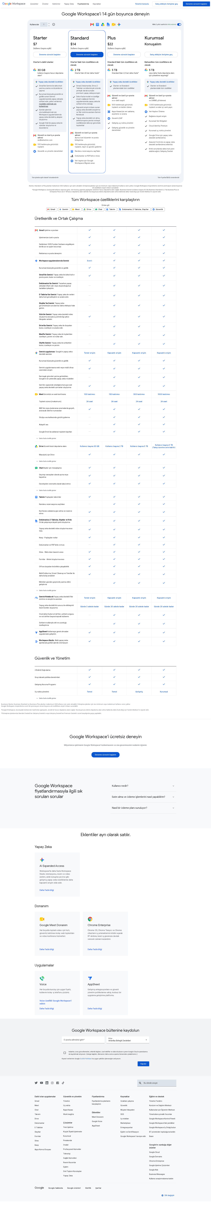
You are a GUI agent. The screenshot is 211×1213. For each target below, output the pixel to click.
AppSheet (96, 1126)
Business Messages (157, 1174)
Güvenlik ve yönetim (72, 1096)
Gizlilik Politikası (86, 1059)
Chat (36, 1110)
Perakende (67, 1140)
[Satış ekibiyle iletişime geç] (166, 4)
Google (39, 1187)
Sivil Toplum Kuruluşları (72, 1171)
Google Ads (153, 1170)
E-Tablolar (39, 1127)
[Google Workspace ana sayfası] (14, 4)
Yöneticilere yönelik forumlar (160, 1114)
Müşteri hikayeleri (128, 1110)
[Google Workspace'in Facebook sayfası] (57, 1084)
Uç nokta (66, 1105)
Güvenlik (124, 1105)
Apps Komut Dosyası (43, 1149)
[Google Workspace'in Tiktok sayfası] (63, 1083)
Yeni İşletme (68, 1127)
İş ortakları (125, 1119)
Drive (37, 1119)
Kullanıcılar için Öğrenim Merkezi (162, 1110)
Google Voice (97, 1121)
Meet (37, 1105)
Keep (37, 1145)
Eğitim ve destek (156, 1096)
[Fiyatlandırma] (83, 4)
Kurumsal (67, 1136)
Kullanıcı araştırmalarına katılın (161, 1179)
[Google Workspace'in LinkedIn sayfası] (46, 1083)
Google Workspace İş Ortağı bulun (162, 1127)
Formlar (38, 1136)
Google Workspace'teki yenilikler (161, 1123)
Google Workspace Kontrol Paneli (162, 1119)
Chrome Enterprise (156, 1161)
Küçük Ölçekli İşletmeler (72, 1132)
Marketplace (125, 1123)
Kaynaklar (125, 1096)
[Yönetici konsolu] (142, 4)
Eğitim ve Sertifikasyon (130, 1132)
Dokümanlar (39, 1123)
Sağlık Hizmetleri (70, 1158)
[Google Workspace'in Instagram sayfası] (52, 1084)
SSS (122, 1114)
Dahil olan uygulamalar (45, 1096)
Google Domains (155, 1157)
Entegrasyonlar (127, 1127)
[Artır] (49, 23)
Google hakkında (55, 1188)
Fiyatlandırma (98, 1096)
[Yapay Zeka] (69, 4)
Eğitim (65, 1167)
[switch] (179, 24)
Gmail (37, 1101)
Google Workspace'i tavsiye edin (133, 1136)
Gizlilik (88, 1188)
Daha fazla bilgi (47, 890)
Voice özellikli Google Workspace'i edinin (56, 1002)
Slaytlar (38, 1132)
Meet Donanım (98, 1117)
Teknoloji (66, 1154)
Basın (151, 1136)
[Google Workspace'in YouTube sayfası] (41, 1083)
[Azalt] (49, 26)
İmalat (65, 1145)
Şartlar (98, 1188)
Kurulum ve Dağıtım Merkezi (160, 1105)
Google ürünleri (74, 1188)
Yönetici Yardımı (155, 1101)
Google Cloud (154, 1152)
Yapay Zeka (68, 1176)
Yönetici (66, 1101)
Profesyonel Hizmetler (72, 1149)
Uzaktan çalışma (127, 1101)
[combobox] (127, 1039)
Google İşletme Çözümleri (159, 1165)
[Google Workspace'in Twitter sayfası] (36, 1083)
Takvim (37, 1114)
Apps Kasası (68, 1110)
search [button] (140, 1083)
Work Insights (68, 1114)
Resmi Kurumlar (69, 1162)
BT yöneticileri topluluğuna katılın (162, 1132)
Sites (37, 1141)
